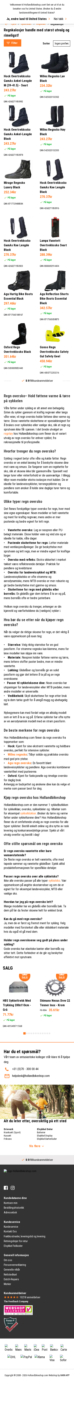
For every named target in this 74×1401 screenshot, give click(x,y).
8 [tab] (40, 1033)
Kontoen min (10, 1202)
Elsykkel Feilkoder (13, 1245)
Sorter (46, 43)
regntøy (8, 433)
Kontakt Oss (10, 1231)
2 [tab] (27, 1033)
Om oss (8, 1260)
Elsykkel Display (44, 1135)
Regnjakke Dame (18, 27)
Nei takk (58, 19)
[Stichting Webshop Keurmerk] (18, 1309)
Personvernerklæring (15, 1264)
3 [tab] (29, 1033)
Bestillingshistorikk (14, 1207)
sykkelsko (54, 880)
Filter (14, 42)
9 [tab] (43, 1033)
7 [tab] (38, 1033)
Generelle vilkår (12, 1269)
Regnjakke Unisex (18, 36)
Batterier (41, 1132)
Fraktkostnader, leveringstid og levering (24, 1236)
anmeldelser (30, 1297)
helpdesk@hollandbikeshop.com (31, 1076)
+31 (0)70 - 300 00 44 (25, 1069)
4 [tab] (31, 1033)
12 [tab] (49, 1033)
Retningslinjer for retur (16, 1241)
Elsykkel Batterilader (47, 1138)
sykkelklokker (28, 813)
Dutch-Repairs (11, 1279)
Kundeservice (11, 1226)
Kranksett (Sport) (12, 1132)
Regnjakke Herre (18, 31)
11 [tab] (47, 1033)
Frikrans (8, 1138)
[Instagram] (13, 1188)
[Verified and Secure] (11, 1324)
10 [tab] (45, 1033)
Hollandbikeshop (56, 817)
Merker (7, 1284)
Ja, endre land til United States (26, 19)
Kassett (7, 1135)
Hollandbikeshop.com (38, 1375)
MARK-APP (64, 1375)
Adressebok (10, 1212)
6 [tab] (36, 1033)
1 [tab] (24, 1033)
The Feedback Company (16, 1301)
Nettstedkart (10, 1274)
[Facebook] (6, 1188)
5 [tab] (33, 1033)
